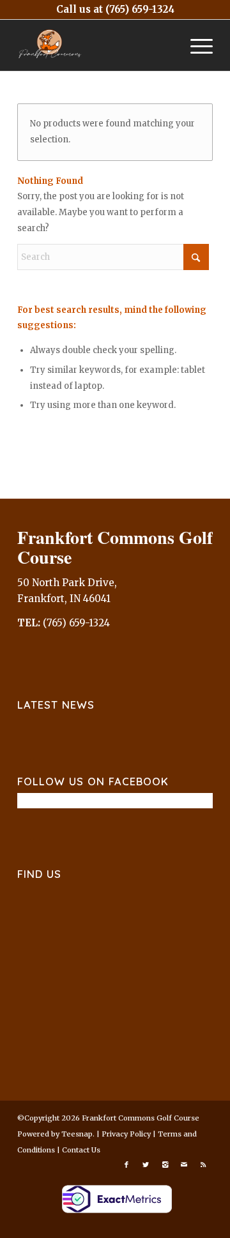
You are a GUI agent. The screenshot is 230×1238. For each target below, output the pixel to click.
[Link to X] (145, 1164)
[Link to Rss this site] (203, 1164)
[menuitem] (195, 45)
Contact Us (81, 1149)
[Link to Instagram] (164, 1164)
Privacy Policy (126, 1133)
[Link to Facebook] (126, 1164)
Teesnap (77, 1133)
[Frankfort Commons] (95, 45)
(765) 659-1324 (139, 9)
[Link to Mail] (184, 1164)
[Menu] (195, 45)
